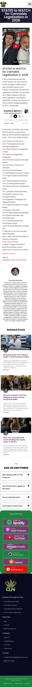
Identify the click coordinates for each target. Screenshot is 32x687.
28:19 (4, 194)
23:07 (4, 181)
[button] (16, 476)
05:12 (4, 160)
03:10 (4, 154)
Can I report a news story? (12, 506)
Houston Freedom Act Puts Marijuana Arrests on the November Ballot (14, 397)
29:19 (4, 199)
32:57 (4, 205)
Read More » (6, 369)
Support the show (9, 253)
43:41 (4, 221)
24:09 (4, 184)
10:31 (3, 165)
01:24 (4, 149)
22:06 (4, 176)
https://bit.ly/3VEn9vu (10, 242)
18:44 (4, 170)
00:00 (4, 141)
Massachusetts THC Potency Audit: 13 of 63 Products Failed (16, 356)
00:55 (4, 144)
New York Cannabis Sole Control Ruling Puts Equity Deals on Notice (14, 439)
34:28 (4, 210)
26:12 (4, 191)
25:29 (4, 186)
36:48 (4, 213)
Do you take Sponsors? (11, 497)
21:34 (4, 173)
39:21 (4, 215)
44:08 (4, 226)
